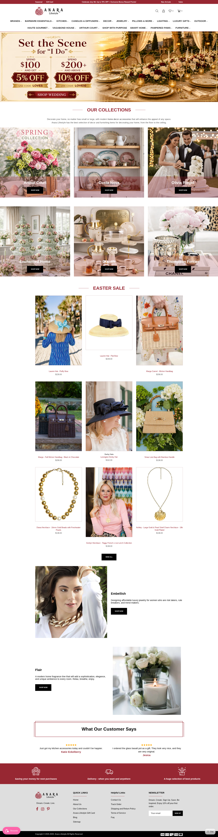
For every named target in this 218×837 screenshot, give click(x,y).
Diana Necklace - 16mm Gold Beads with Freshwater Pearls (58, 528)
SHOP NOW (119, 611)
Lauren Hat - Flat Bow (109, 356)
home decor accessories (119, 119)
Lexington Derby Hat (109, 457)
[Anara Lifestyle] (49, 11)
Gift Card (49, 2)
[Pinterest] (48, 809)
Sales (181, 2)
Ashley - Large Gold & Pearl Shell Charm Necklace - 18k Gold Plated (159, 528)
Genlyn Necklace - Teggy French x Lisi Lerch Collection (109, 543)
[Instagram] (43, 809)
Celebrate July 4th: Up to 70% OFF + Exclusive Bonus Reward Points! (109, 2)
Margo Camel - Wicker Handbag (159, 371)
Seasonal (38, 2)
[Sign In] (163, 11)
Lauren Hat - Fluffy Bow (58, 371)
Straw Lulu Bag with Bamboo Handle (159, 457)
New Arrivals (166, 2)
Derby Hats (109, 454)
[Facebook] (37, 809)
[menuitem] (16, 21)
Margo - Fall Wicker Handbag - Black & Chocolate (58, 457)
